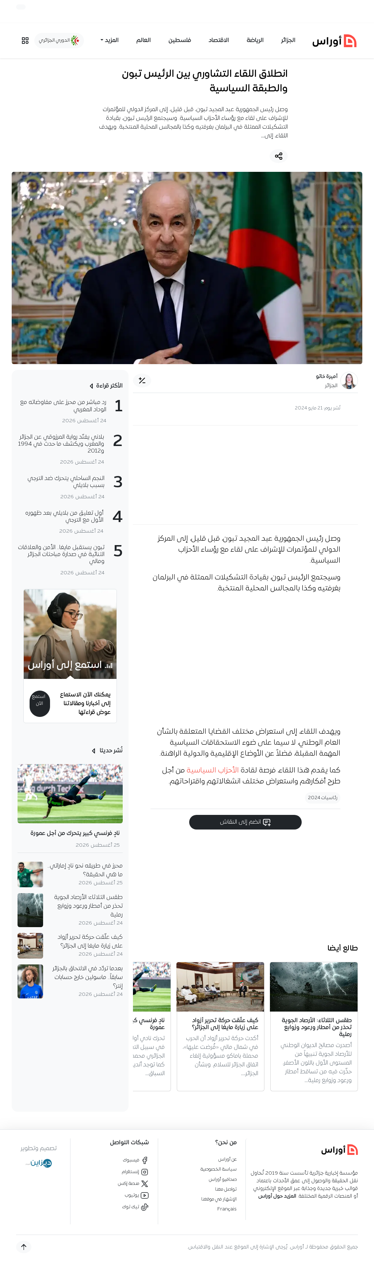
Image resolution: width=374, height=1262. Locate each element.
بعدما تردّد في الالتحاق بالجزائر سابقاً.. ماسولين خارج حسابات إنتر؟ (88, 977)
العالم (143, 40)
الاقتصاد (219, 40)
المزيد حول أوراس (277, 1196)
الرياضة (255, 40)
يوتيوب (132, 1195)
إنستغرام (131, 1172)
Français (227, 1209)
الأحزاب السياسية (213, 770)
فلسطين (179, 40)
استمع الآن (38, 700)
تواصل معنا (226, 1189)
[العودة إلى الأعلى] (23, 1247)
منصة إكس (129, 1183)
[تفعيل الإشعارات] (21, 7)
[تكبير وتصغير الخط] (142, 381)
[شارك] (279, 156)
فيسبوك (131, 1160)
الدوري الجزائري (55, 40)
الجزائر (288, 40)
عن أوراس (227, 1159)
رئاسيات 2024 (322, 798)
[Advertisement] (245, 475)
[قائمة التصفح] (25, 40)
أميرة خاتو (326, 377)
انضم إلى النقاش (241, 822)
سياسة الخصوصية (219, 1169)
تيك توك (131, 1207)
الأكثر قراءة (109, 386)
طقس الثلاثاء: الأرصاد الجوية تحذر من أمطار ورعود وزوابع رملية (88, 906)
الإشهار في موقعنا (219, 1199)
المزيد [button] (112, 40)
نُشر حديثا (110, 751)
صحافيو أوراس (223, 1179)
